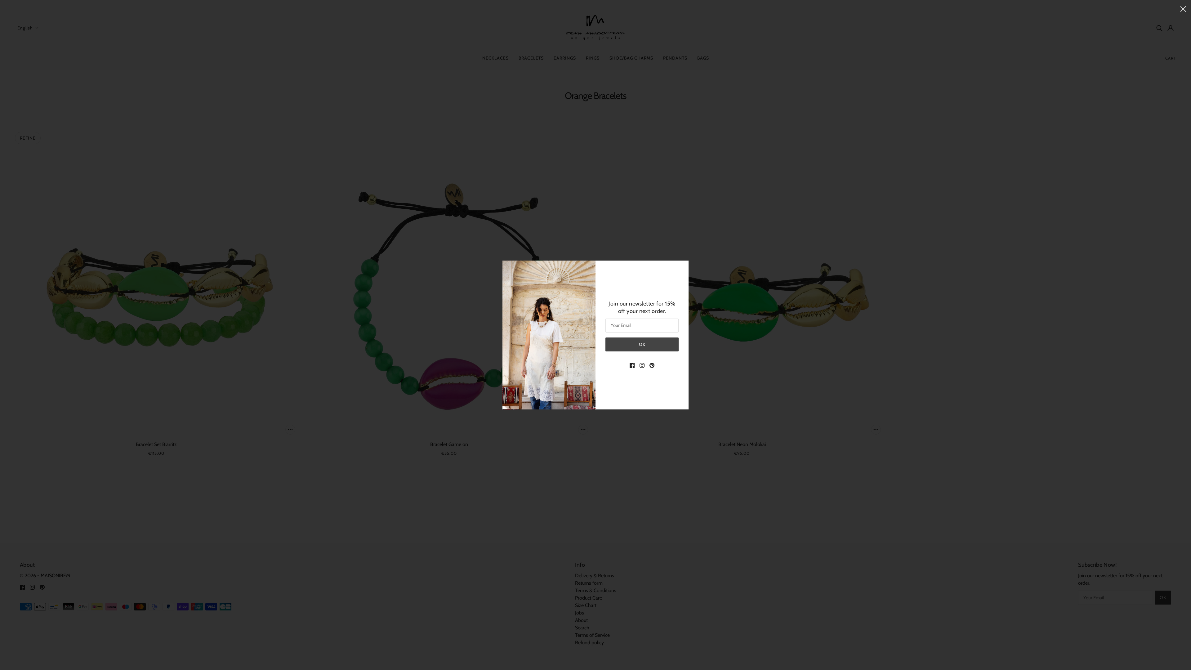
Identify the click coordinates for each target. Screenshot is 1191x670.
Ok (642, 344)
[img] (632, 365)
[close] (1183, 8)
